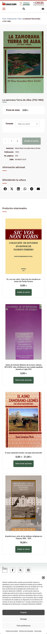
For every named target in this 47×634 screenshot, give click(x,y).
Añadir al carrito (31, 141)
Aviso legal (37, 631)
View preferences (23, 625)
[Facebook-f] (12, 570)
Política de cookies (12, 631)
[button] (43, 577)
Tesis (19, 19)
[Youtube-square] (28, 570)
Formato (9, 123)
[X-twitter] (20, 570)
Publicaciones (12, 19)
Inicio (4, 19)
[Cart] (43, 9)
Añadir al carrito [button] (23, 292)
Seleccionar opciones (23, 380)
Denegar (23, 619)
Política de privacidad (26, 631)
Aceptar (23, 612)
